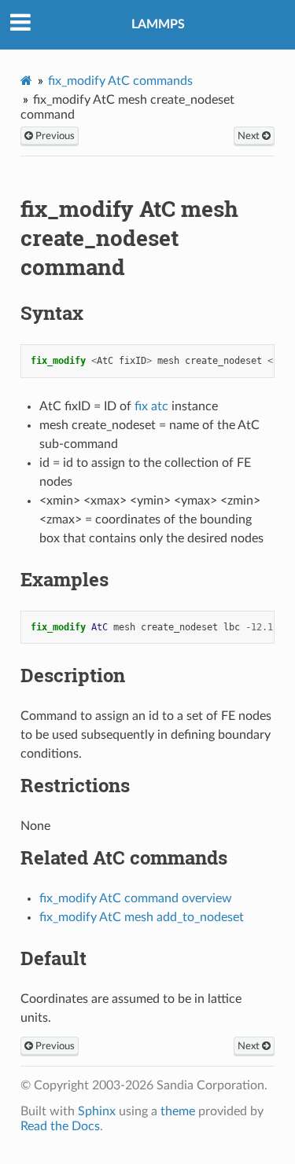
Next (250, 136)
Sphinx (97, 1111)
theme (177, 1111)
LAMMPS (158, 24)
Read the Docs (60, 1126)
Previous (54, 136)
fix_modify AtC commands (120, 81)
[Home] (26, 80)
